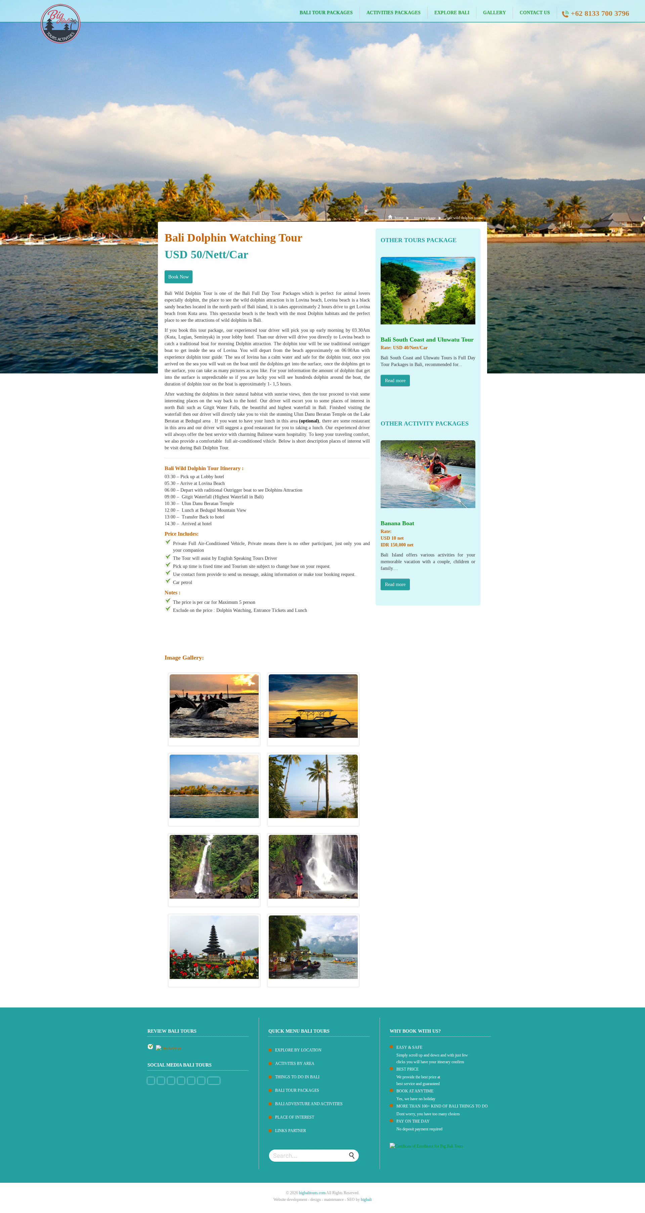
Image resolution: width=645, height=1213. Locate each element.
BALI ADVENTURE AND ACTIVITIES (309, 1104)
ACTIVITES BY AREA (294, 1063)
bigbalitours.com (312, 1192)
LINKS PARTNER (290, 1130)
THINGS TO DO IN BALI (297, 1077)
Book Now (178, 276)
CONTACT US (535, 12)
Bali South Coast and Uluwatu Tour (427, 339)
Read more (395, 380)
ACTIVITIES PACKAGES (394, 12)
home (399, 218)
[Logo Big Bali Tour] (40, 23)
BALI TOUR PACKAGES (326, 12)
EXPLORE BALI (451, 12)
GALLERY (494, 12)
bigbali (366, 1199)
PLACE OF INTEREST (294, 1117)
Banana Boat (397, 523)
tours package (425, 218)
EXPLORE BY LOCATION (298, 1050)
